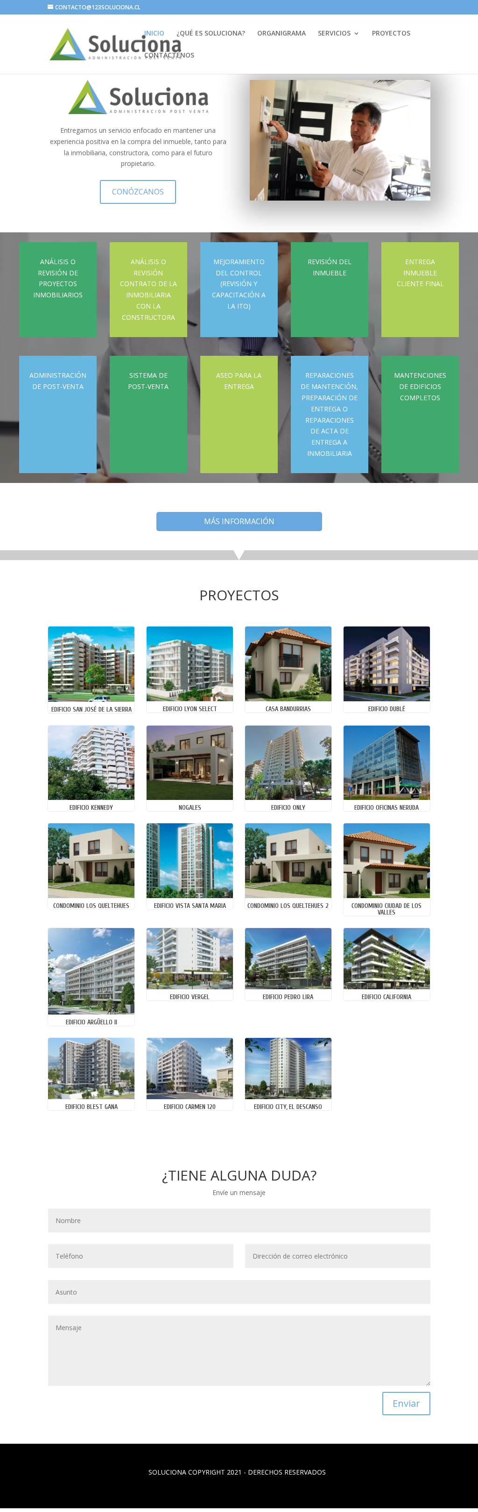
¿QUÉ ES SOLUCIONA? (210, 33)
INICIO (154, 33)
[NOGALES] (189, 797)
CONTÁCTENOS (169, 55)
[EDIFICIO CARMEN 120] (189, 1096)
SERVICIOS (334, 33)
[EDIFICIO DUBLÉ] (386, 698)
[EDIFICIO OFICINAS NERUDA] (386, 797)
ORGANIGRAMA (281, 33)
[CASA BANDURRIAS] (288, 698)
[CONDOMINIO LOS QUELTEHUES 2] (288, 895)
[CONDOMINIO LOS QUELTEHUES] (91, 895)
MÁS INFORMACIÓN (239, 521)
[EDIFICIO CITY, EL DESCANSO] (288, 1096)
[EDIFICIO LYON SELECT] (189, 698)
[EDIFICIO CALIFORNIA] (386, 986)
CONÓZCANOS (138, 192)
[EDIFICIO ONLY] (288, 797)
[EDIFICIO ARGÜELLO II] (91, 1012)
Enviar (406, 1403)
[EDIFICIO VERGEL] (189, 986)
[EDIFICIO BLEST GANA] (91, 1096)
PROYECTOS (391, 33)
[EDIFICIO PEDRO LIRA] (288, 986)
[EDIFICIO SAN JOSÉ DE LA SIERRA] (91, 699)
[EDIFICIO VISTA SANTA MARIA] (189, 895)
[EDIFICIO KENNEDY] (91, 797)
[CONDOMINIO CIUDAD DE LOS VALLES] (386, 895)
